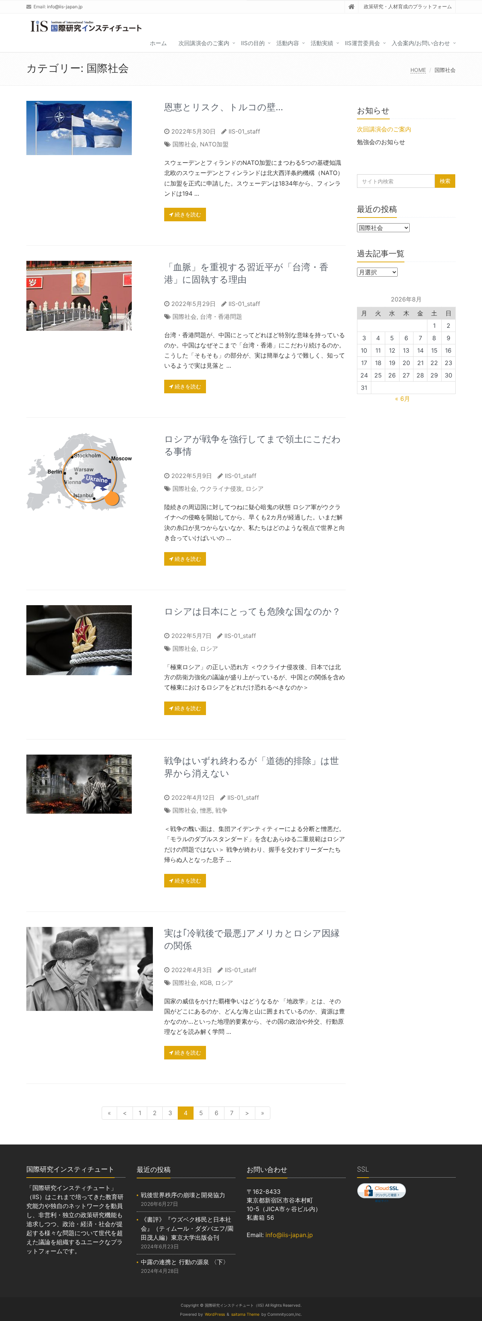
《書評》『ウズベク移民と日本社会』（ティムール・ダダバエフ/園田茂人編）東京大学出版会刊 (187, 1228)
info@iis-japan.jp (64, 6)
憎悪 (206, 810)
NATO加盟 (214, 144)
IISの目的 (253, 43)
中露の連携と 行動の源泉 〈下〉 (185, 1262)
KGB (206, 982)
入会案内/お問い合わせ (421, 43)
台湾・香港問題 (221, 316)
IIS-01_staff (244, 131)
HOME (418, 70)
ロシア (255, 488)
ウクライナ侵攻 (221, 488)
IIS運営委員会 (362, 43)
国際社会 (184, 144)
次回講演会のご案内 (203, 43)
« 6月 (402, 398)
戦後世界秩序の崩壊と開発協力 (183, 1195)
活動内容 (287, 43)
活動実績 (322, 43)
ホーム (158, 43)
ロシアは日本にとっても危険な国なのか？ (252, 611)
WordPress (215, 1314)
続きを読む (187, 214)
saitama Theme (245, 1314)
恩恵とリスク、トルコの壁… (223, 107)
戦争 (221, 810)
